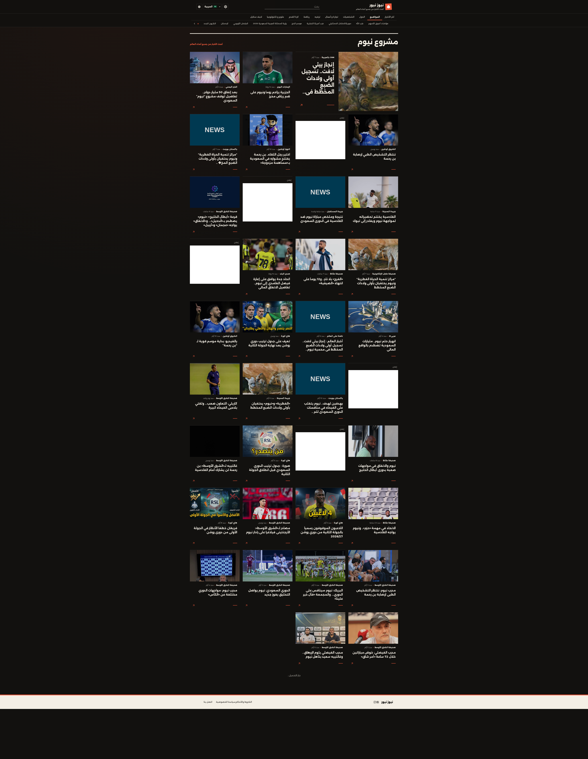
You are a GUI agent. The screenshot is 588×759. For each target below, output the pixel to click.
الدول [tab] (362, 17)
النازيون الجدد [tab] (210, 23)
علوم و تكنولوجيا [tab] (275, 17)
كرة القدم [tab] (294, 17)
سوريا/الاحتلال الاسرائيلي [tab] (340, 23)
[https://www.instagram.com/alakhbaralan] (374, 702)
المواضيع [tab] (375, 17)
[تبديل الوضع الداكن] (199, 7)
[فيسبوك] (377, 702)
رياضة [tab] (306, 17)
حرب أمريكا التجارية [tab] (315, 23)
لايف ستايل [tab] (256, 17)
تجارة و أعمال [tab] (331, 17)
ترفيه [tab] (317, 17)
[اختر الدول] (225, 7)
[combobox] (292, 6)
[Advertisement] (320, 140)
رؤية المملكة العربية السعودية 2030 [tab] (270, 23)
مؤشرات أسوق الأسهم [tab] (378, 23)
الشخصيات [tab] (348, 17)
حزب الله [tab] (359, 23)
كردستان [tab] (224, 23)
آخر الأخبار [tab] (389, 17)
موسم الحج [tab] (297, 23)
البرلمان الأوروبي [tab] (240, 23)
